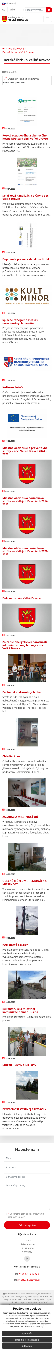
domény (15, 1302)
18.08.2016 (10, 810)
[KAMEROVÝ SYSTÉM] (27, 920)
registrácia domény (28, 1302)
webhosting (33, 1299)
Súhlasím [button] (27, 1333)
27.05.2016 (10, 1058)
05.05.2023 (10, 491)
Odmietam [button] (27, 1346)
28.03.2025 (10, 252)
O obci (27, 1240)
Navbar (7, 19)
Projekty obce (16, 48)
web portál (22, 1299)
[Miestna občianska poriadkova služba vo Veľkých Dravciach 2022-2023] (27, 524)
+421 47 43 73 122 (29, 1274)
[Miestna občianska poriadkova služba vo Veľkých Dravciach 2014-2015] (27, 474)
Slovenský (11, 3)
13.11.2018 (10, 635)
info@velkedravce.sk (28, 1280)
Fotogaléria (27, 1248)
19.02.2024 (10, 441)
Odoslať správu (27, 1225)
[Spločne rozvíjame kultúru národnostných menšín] (27, 296)
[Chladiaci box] (27, 732)
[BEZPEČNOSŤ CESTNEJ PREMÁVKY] (27, 1085)
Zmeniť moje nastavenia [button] (27, 1339)
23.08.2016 (10, 685)
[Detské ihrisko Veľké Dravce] (27, 574)
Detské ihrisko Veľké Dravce (18, 52)
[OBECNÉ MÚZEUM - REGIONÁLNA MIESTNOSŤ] (27, 857)
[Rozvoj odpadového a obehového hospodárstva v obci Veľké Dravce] (27, 111)
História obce (27, 1244)
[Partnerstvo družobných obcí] (27, 668)
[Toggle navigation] (47, 19)
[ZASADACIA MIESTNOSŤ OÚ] (27, 792)
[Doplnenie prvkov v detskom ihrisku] (27, 235)
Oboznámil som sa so (26, 1215)
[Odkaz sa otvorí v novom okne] (27, 1259)
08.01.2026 (10, 188)
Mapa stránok (10, 1299)
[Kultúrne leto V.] (27, 363)
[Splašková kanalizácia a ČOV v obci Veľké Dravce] (27, 171)
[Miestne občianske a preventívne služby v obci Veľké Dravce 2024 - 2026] (27, 423)
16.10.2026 (10, 128)
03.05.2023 (10, 591)
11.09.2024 (10, 313)
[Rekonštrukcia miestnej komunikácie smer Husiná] (27, 985)
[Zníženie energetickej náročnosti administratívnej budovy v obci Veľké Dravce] (27, 618)
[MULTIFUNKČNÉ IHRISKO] (27, 1041)
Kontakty (27, 1252)
